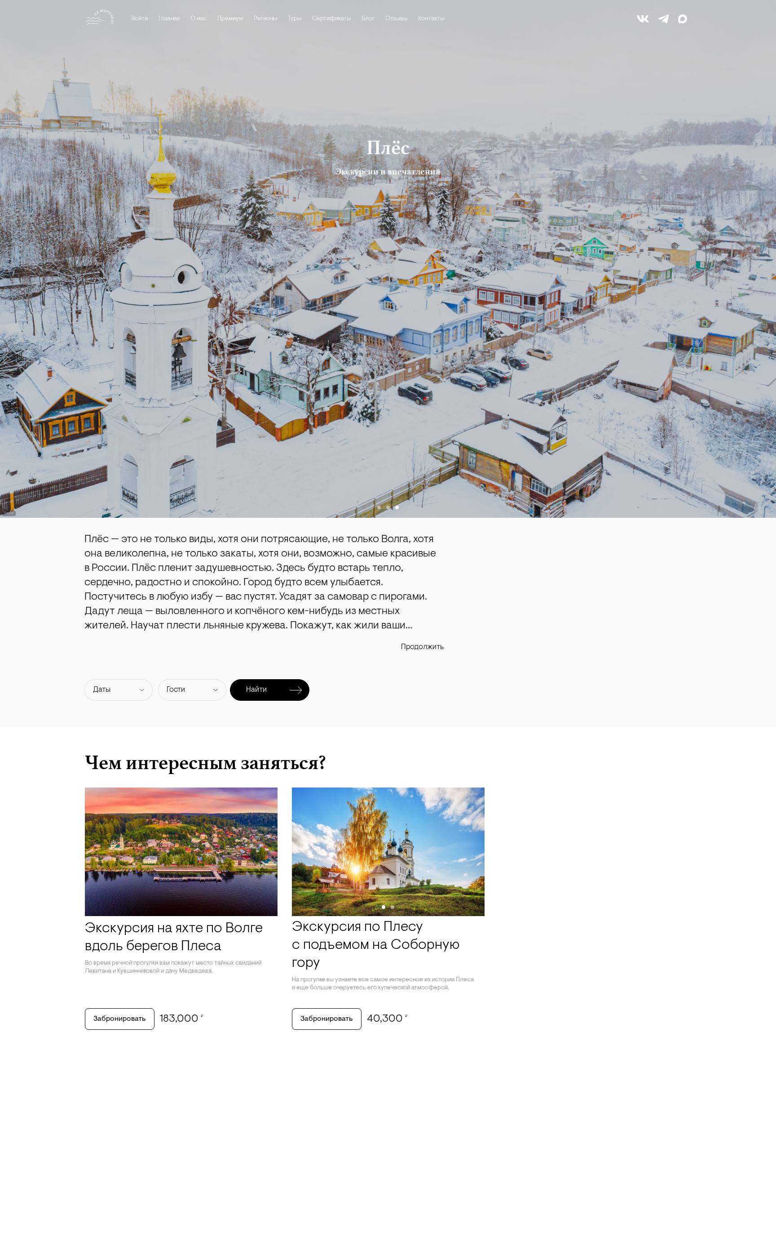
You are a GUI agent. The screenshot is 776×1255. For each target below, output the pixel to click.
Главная (169, 19)
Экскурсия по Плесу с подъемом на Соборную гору (375, 945)
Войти (139, 19)
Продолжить (422, 647)
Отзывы (396, 19)
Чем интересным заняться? (205, 762)
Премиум (230, 19)
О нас (198, 19)
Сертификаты (331, 19)
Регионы (265, 19)
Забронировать (119, 1019)
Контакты (431, 19)
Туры (294, 19)
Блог (368, 19)
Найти (256, 690)
